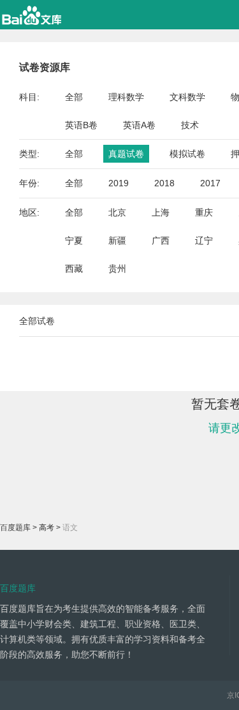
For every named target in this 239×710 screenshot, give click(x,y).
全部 (74, 97)
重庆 (204, 212)
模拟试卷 (187, 154)
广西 (161, 240)
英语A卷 (139, 125)
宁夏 (74, 240)
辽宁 (204, 240)
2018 (164, 183)
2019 (118, 183)
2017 (210, 183)
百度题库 (15, 527)
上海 (161, 212)
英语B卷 (81, 125)
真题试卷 (126, 154)
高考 (46, 527)
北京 (117, 212)
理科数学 (126, 97)
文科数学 (187, 97)
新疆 (117, 240)
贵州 (117, 268)
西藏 (74, 268)
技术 (190, 125)
